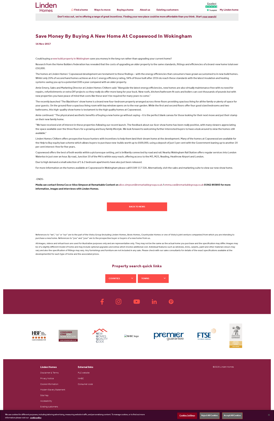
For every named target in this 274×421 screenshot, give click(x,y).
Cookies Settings (187, 416)
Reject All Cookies (209, 416)
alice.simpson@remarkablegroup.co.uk (140, 185)
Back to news (137, 207)
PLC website (83, 373)
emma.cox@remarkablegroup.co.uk (184, 185)
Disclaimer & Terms (49, 373)
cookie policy (35, 418)
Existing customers (168, 10)
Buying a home (125, 10)
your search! (209, 17)
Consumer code (85, 384)
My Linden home (229, 10)
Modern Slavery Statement (52, 390)
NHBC (81, 379)
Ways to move (102, 10)
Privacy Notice (47, 379)
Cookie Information (49, 384)
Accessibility (46, 401)
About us (145, 10)
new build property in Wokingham (70, 59)
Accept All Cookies (232, 416)
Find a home (81, 10)
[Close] (268, 414)
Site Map (44, 396)
